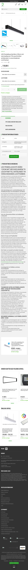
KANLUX (3, 51)
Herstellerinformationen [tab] (10, 129)
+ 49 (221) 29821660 (6, 456)
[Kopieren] (9, 62)
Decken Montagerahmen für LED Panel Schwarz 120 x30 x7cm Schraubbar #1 (9, 390)
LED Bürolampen (4, 523)
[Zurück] (2, 28)
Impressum (3, 494)
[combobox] (14, 74)
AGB (2, 496)
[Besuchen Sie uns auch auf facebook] (6, 449)
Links (2, 505)
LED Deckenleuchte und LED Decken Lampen (11, 13)
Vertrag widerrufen (14, 563)
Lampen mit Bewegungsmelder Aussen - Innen (9, 531)
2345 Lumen (22, 158)
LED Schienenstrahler (5, 517)
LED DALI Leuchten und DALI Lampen (8, 527)
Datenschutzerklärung (5, 498)
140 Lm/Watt (17, 151)
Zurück (2, 13)
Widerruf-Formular (4, 492)
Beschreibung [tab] (8, 118)
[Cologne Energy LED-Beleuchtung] (2, 4)
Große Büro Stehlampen (5, 533)
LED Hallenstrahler (4, 525)
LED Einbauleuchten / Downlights (7, 519)
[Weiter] (26, 45)
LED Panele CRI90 (4, 514)
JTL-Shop (10, 560)
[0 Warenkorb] (22, 4)
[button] (10, 380)
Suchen (23, 9)
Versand (9, 68)
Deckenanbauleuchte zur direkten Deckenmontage (12, 262)
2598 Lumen (17, 158)
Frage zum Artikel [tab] (8, 125)
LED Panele (3, 512)
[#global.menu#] (25, 4)
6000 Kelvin (19, 147)
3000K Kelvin (17, 146)
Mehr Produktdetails (7, 111)
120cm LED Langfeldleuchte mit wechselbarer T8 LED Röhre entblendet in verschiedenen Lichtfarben (17, 344)
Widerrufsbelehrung (4, 490)
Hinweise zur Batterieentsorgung (7, 503)
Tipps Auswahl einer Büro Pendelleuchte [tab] (13, 122)
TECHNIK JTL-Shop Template (19, 560)
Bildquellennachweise (5, 501)
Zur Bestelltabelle (5, 86)
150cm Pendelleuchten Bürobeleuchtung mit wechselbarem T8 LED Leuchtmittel (7, 430)
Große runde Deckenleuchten (6, 529)
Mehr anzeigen (14, 156)
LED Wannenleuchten (5, 521)
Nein (15, 154)
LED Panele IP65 (4, 516)
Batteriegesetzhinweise (5, 499)
